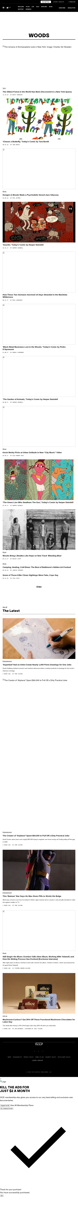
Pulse (28, 6)
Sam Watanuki (19, 1028)
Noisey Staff (16, 559)
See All (5, 607)
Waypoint (21, 9)
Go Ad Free (45, 2)
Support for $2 (5, 1105)
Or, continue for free (6, 1108)
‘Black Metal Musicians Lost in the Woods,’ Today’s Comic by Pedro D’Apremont (34, 348)
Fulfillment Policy (64, 1057)
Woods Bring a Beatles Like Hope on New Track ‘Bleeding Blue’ (32, 556)
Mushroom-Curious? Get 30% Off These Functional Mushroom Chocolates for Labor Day (39, 1020)
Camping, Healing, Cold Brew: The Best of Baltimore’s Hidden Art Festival (37, 567)
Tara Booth (16, 144)
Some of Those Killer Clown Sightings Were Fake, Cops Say (30, 575)
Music (51, 6)
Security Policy (50, 1057)
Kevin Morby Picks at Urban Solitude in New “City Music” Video (32, 452)
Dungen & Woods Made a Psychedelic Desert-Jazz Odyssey (31, 195)
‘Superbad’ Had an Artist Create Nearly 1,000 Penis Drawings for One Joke (37, 665)
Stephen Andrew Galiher (22, 968)
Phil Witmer (16, 198)
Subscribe (62, 7)
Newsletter (71, 7)
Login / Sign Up (58, 2)
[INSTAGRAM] (37, 1051)
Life (33, 6)
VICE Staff (16, 578)
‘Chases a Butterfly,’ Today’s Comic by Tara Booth (26, 142)
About (9, 1057)
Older (39, 586)
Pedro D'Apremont (18, 352)
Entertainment (7, 661)
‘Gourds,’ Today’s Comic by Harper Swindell (23, 245)
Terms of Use (39, 1057)
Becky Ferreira (17, 94)
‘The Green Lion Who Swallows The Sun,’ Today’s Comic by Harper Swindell (38, 502)
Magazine (21, 6)
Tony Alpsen (18, 674)
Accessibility (17, 1057)
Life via (5, 1016)
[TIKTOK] (41, 1051)
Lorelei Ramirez (17, 570)
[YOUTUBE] (45, 1051)
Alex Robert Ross (18, 455)
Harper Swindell (17, 248)
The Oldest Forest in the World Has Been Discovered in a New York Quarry (37, 92)
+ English (71, 2)
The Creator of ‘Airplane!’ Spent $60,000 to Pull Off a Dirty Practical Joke (36, 836)
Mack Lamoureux (17, 300)
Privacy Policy (29, 1057)
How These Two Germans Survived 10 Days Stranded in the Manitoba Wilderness (35, 296)
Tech (37, 6)
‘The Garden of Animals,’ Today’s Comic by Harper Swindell (30, 399)
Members (28, 9)
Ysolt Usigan (38, 1028)
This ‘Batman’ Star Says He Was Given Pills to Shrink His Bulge (32, 896)
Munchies (44, 6)
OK (2, 1196)
